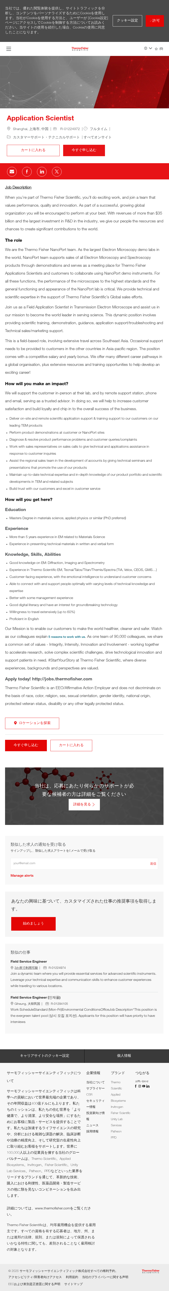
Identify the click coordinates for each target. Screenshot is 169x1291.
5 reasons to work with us (66, 637)
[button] (127, 21)
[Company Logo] (80, 49)
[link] (22, 876)
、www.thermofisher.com (50, 1209)
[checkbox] (33, 150)
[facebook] (136, 1086)
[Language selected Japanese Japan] (148, 48)
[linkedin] (147, 1086)
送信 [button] (153, 863)
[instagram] (140, 1086)
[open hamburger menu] (8, 49)
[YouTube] (144, 1086)
